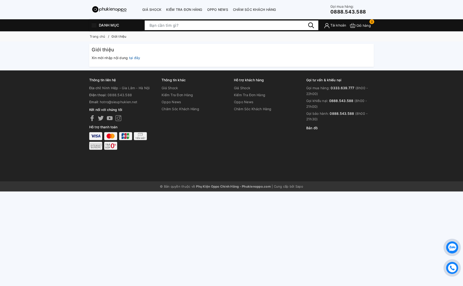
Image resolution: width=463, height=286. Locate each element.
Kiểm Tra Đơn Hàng (184, 9)
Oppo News (217, 9)
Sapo (299, 186)
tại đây (134, 58)
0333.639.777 (342, 88)
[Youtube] (110, 118)
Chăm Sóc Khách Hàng (254, 9)
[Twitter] (101, 118)
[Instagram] (118, 118)
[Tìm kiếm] (311, 25)
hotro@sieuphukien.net (118, 102)
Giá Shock (151, 9)
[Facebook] (92, 118)
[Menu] (94, 25)
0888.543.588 (348, 9)
